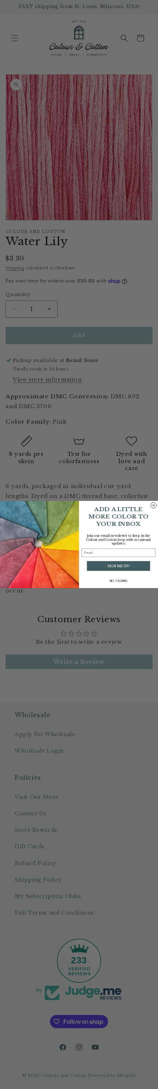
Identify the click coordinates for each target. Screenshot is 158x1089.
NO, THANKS (118, 581)
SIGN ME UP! (118, 566)
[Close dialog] (153, 505)
